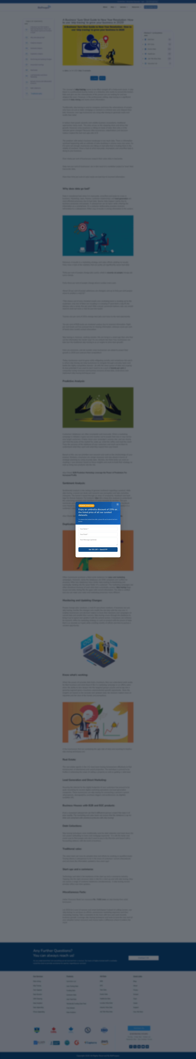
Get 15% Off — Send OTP (98, 549)
